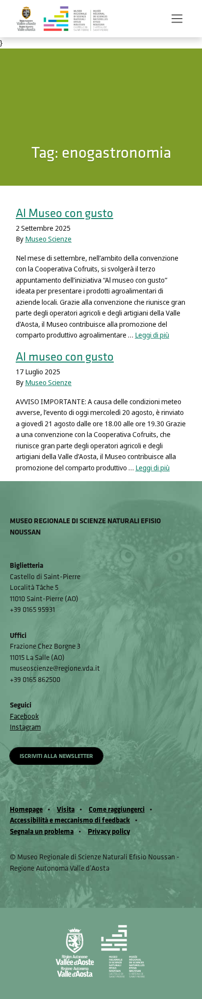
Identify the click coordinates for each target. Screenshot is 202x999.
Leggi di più (152, 335)
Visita (66, 809)
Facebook (24, 716)
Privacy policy (109, 831)
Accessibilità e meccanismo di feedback (70, 820)
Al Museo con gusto (64, 212)
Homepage (26, 809)
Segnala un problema (42, 831)
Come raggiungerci (117, 809)
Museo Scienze (48, 239)
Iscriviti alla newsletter (56, 756)
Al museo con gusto (65, 356)
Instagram (25, 726)
